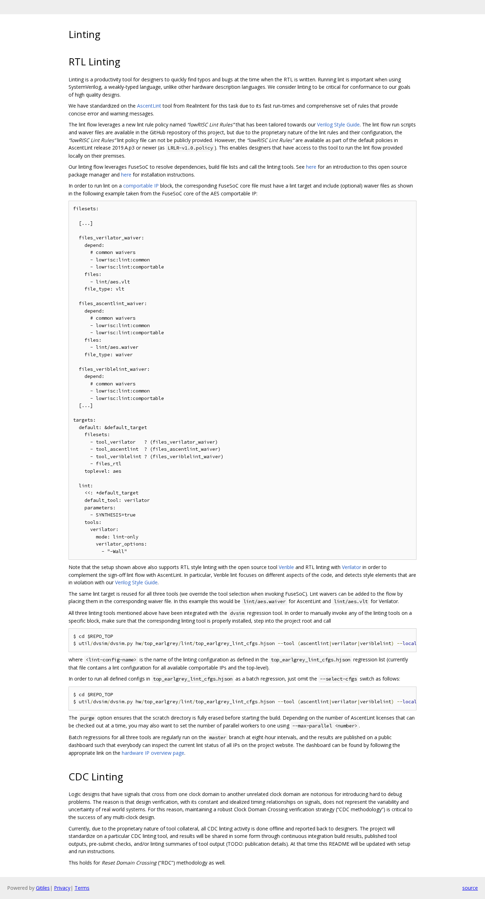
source (470, 887)
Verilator (351, 567)
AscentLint (149, 105)
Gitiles (43, 887)
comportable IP (141, 185)
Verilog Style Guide (338, 124)
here (311, 166)
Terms (82, 887)
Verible (286, 567)
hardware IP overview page (153, 752)
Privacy (62, 887)
